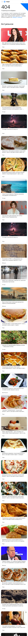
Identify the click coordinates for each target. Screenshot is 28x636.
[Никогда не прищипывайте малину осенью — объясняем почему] (14, 341)
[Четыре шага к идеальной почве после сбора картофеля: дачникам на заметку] (14, 600)
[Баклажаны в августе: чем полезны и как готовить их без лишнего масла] (14, 384)
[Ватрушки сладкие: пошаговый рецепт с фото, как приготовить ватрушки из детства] (14, 578)
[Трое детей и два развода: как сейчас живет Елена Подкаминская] (14, 211)
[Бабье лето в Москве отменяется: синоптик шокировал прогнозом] (14, 276)
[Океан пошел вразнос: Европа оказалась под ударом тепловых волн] (14, 189)
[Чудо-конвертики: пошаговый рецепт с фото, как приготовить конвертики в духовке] (14, 60)
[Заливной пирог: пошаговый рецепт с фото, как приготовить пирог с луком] (14, 319)
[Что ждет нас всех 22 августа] (14, 233)
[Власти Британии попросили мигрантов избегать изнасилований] (14, 297)
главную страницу (17, 17)
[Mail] (4, 1)
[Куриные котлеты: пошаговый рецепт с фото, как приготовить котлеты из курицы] (14, 535)
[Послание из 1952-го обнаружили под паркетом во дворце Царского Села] (14, 254)
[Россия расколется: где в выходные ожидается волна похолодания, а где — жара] (14, 103)
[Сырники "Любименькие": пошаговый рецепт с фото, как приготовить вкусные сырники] (14, 405)
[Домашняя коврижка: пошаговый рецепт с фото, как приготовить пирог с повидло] (14, 449)
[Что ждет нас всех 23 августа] (14, 125)
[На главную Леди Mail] (7, 1)
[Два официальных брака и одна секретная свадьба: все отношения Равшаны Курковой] (14, 38)
